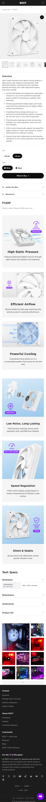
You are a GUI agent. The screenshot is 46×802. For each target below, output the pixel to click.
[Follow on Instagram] (14, 776)
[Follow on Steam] (3, 780)
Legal (13, 797)
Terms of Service (29, 797)
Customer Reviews (10, 725)
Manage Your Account (11, 699)
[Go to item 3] (19, 65)
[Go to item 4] (26, 65)
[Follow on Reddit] (31, 776)
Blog (4, 744)
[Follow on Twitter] (9, 776)
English (26, 786)
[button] (16, 637)
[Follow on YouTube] (20, 776)
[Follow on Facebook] (3, 776)
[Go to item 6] (39, 65)
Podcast (5, 740)
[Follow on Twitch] (42, 776)
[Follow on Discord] (37, 776)
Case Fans (6, 9)
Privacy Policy (20, 797)
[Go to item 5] (33, 65)
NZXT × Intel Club (9, 736)
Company (6, 718)
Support (5, 695)
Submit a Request (9, 702)
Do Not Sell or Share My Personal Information (23, 801)
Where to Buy (8, 706)
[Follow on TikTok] (25, 776)
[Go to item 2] (12, 65)
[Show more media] (23, 683)
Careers (5, 721)
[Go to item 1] (5, 65)
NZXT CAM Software (10, 748)
